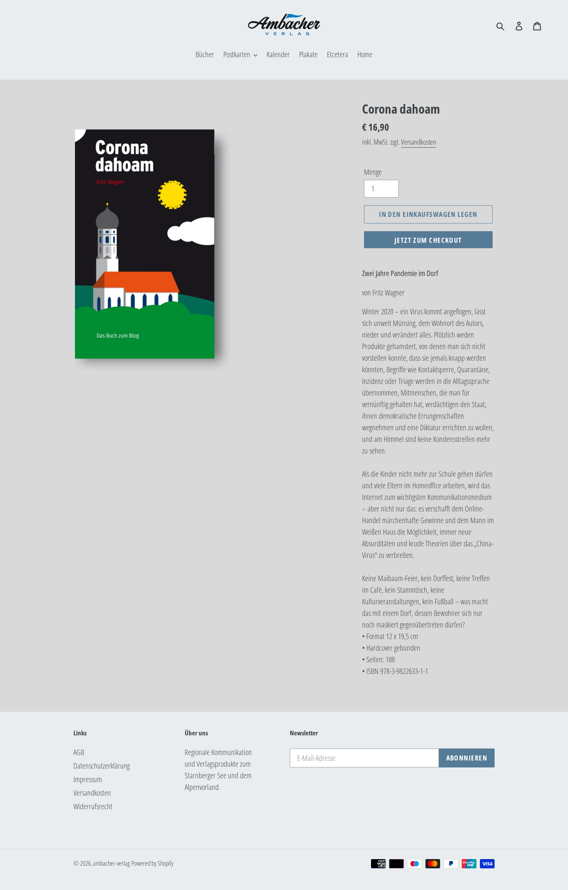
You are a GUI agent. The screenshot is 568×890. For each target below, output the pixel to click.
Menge (373, 172)
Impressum (87, 779)
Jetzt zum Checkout (428, 240)
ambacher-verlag (111, 863)
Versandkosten (418, 142)
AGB (78, 752)
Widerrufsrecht (92, 806)
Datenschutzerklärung (101, 765)
